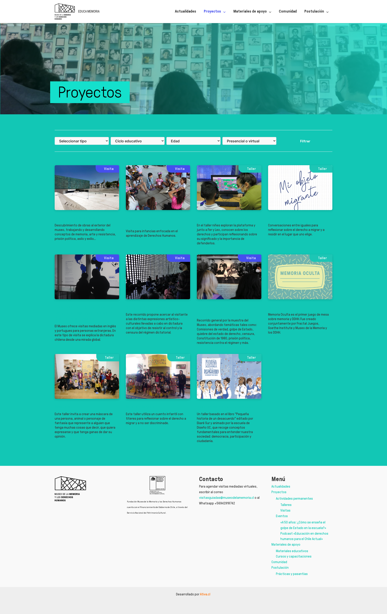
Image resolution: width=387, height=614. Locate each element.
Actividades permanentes (294, 498)
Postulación (280, 567)
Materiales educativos (292, 551)
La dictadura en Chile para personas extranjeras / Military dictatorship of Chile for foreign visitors (84, 313)
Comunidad (279, 562)
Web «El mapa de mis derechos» (223, 218)
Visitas (285, 510)
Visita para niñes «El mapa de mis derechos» (153, 221)
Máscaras (63, 407)
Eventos (282, 516)
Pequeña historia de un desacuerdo (226, 407)
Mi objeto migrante (283, 218)
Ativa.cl (205, 594)
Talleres (286, 504)
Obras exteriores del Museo (77, 218)
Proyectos (278, 492)
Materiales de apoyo (285, 544)
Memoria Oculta (281, 307)
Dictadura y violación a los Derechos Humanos (226, 310)
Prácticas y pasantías (292, 573)
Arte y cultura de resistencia (149, 307)
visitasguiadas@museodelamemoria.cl (226, 497)
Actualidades (280, 486)
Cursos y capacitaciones (294, 556)
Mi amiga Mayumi (140, 407)
